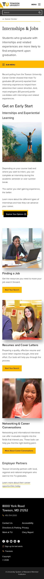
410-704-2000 (11, 515)
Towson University (15, 5)
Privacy (25, 527)
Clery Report (27, 532)
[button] (3, 65)
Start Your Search (12, 290)
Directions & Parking (11, 527)
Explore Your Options (14, 214)
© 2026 (5, 560)
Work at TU (7, 532)
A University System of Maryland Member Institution (22, 573)
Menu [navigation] (34, 4)
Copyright (6, 556)
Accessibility (27, 523)
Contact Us (7, 523)
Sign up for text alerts (14, 546)
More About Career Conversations (19, 451)
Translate (9, 551)
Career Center (11, 19)
